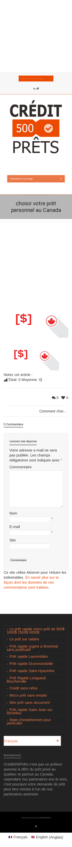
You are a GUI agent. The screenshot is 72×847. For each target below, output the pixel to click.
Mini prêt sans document (29, 702)
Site (12, 540)
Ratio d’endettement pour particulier (29, 721)
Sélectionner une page (31, 78)
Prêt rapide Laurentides (28, 656)
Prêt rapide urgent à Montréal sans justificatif (32, 648)
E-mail (14, 527)
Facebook (39, 87)
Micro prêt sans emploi (28, 695)
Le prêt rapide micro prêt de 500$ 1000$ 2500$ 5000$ (35, 630)
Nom (13, 513)
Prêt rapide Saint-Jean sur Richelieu (29, 711)
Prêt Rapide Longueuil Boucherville (26, 679)
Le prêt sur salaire (24, 639)
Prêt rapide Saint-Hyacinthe (31, 671)
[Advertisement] (36, 36)
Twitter (33, 87)
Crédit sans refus (23, 688)
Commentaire (20, 467)
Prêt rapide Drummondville (31, 664)
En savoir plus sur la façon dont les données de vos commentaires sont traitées (31, 582)
